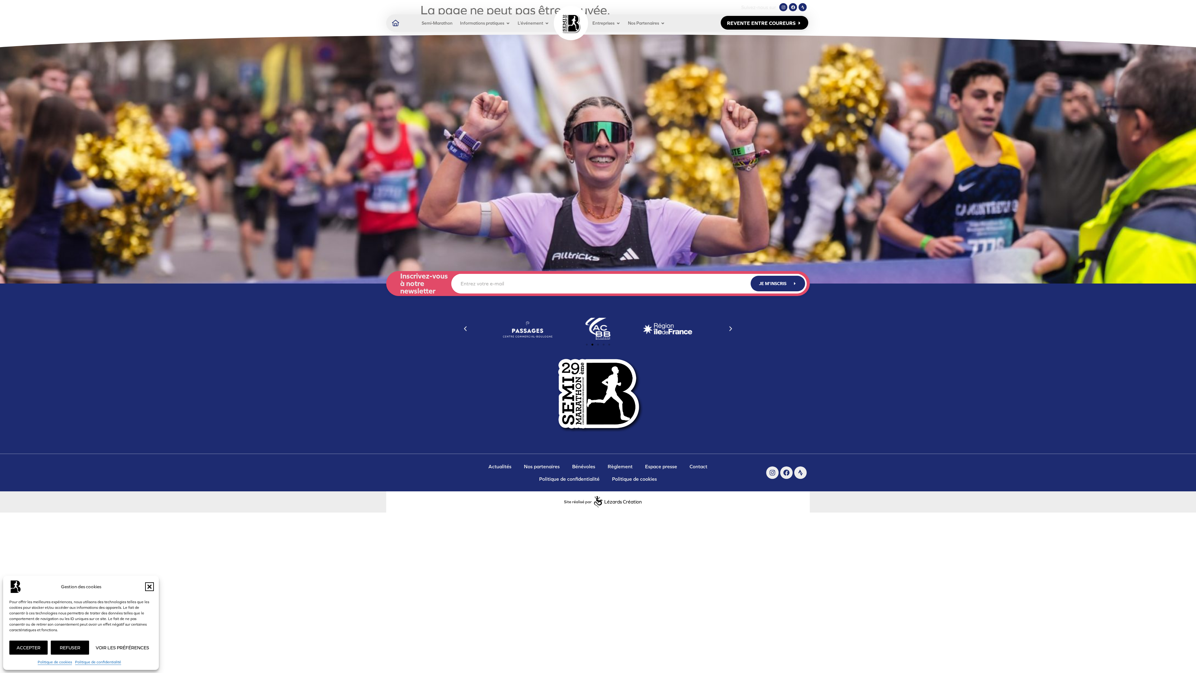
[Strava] (803, 7)
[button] (149, 587)
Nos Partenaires (643, 23)
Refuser (70, 647)
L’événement (530, 23)
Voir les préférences (122, 647)
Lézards (623, 501)
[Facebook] (793, 7)
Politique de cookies (55, 662)
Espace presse (661, 466)
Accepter (28, 647)
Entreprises (603, 23)
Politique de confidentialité (98, 662)
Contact (698, 466)
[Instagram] (783, 7)
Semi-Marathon (437, 23)
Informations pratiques (482, 23)
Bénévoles (583, 466)
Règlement (620, 466)
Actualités (499, 466)
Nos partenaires (542, 466)
